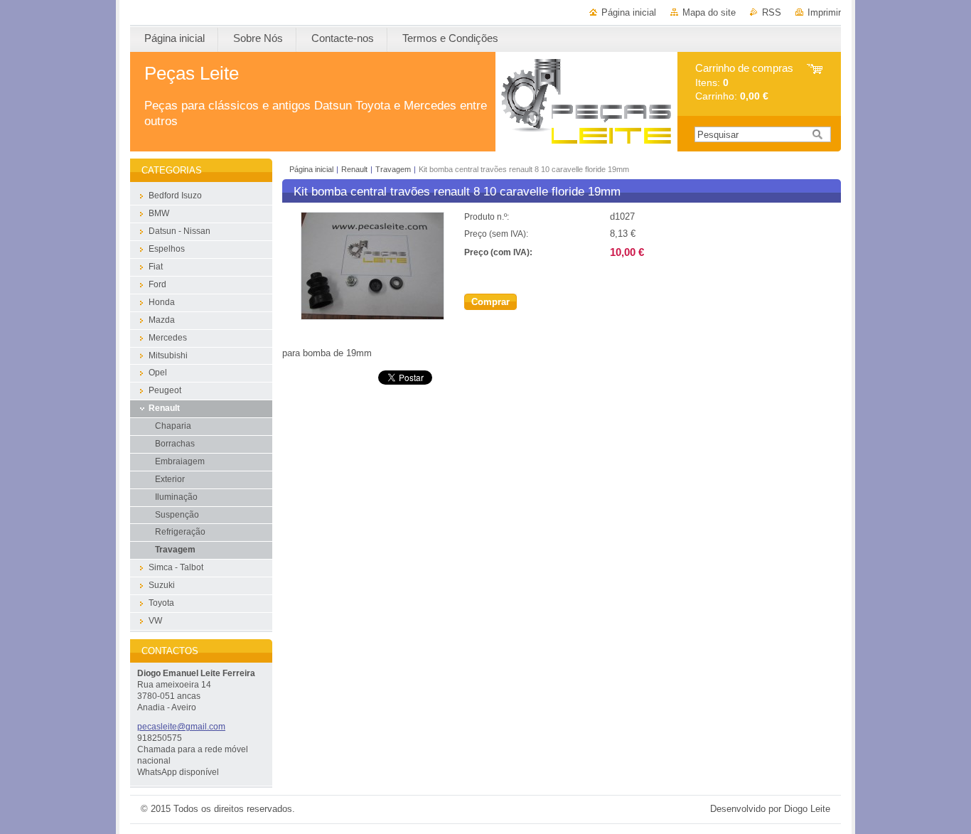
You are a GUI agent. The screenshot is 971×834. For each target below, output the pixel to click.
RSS (771, 12)
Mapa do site (709, 12)
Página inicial (628, 12)
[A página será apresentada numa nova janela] (372, 316)
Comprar (490, 301)
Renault (354, 169)
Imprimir (824, 12)
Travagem (393, 169)
